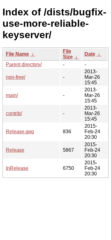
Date (89, 54)
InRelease (17, 168)
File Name (17, 54)
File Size (68, 54)
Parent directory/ (24, 64)
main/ (12, 95)
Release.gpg (20, 131)
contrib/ (14, 113)
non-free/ (15, 77)
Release (15, 150)
